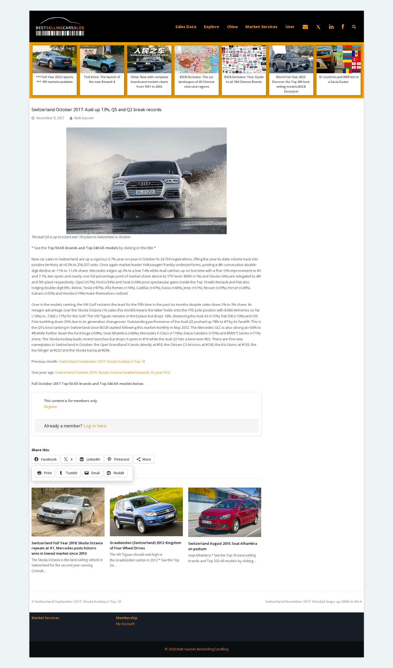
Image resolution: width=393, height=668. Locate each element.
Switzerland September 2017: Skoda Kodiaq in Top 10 (102, 361)
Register (50, 406)
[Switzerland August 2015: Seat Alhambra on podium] (224, 512)
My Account (125, 623)
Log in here (94, 426)
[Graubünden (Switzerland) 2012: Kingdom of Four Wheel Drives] (146, 512)
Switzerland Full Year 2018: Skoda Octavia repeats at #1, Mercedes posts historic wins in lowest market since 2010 (67, 548)
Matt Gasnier (84, 118)
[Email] (305, 26)
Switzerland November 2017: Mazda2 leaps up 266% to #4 (312, 601)
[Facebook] (343, 26)
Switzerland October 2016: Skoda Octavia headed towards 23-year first (112, 372)
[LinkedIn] (331, 26)
